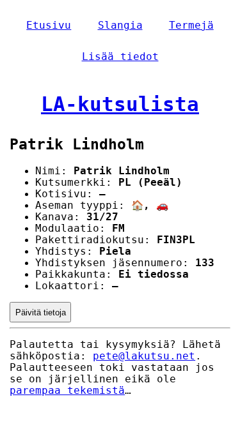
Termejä (191, 25)
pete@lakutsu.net (144, 356)
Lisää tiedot (120, 57)
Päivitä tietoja (40, 312)
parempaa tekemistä (67, 390)
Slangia (120, 25)
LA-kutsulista (120, 104)
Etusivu (48, 25)
